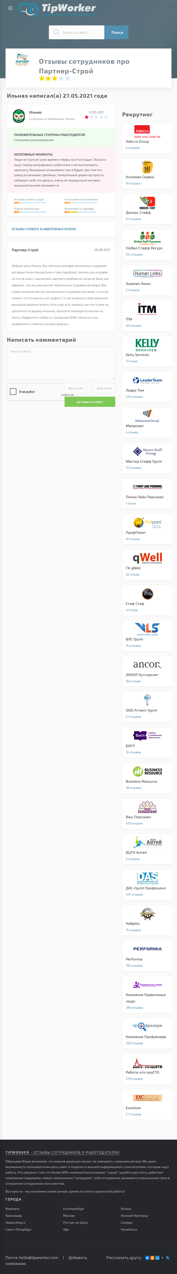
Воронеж (12, 1209)
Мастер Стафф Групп (147, 458)
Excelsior (147, 1104)
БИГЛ (147, 742)
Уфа (66, 1229)
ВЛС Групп (147, 636)
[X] (162, 1258)
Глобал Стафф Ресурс (147, 244)
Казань (126, 1209)
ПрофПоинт (147, 529)
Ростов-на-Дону (75, 1222)
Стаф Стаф (147, 600)
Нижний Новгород (134, 1215)
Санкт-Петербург (19, 1229)
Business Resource (147, 778)
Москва (69, 1215)
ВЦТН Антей (147, 849)
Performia (147, 956)
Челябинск (129, 1229)
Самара (126, 1222)
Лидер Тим (147, 387)
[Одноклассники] (152, 1258)
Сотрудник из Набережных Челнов (51, 118)
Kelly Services (147, 351)
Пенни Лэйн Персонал (147, 493)
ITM (147, 316)
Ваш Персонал (147, 813)
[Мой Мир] (157, 1258)
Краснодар (14, 1215)
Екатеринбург (73, 1209)
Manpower (147, 422)
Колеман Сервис (147, 173)
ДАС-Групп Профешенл (147, 884)
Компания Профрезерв (147, 1033)
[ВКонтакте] (147, 1258)
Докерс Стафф (147, 209)
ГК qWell (147, 564)
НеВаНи (147, 920)
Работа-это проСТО (147, 1069)
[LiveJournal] (167, 1258)
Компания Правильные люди (147, 994)
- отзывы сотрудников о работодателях (63, 1152)
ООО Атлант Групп (147, 707)
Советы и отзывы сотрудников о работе (57, 10)
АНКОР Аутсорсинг (147, 671)
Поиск (118, 32)
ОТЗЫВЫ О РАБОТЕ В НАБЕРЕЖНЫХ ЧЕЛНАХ (44, 229)
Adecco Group (147, 138)
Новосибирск (16, 1222)
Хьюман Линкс (147, 280)
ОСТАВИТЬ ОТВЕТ (90, 402)
